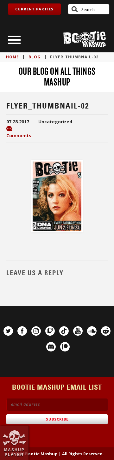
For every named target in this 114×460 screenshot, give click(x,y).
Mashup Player (14, 452)
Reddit (106, 331)
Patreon (65, 346)
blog (34, 57)
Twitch (50, 331)
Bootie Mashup (84, 39)
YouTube (78, 331)
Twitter (8, 331)
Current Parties (34, 9)
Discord (51, 346)
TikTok (64, 331)
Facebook (22, 331)
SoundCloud (92, 331)
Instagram (36, 331)
